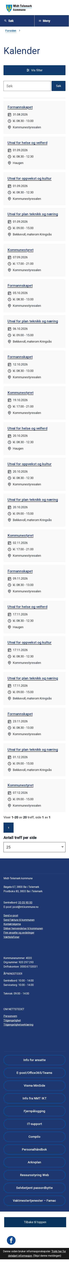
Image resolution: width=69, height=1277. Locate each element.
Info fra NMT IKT (34, 1098)
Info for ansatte (34, 1060)
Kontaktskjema (12, 924)
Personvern (10, 1016)
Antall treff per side (20, 837)
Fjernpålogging (34, 1111)
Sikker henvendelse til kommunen (23, 928)
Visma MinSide (34, 1085)
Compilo (34, 1137)
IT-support (34, 1124)
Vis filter (37, 70)
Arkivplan (34, 1162)
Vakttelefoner (11, 937)
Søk (58, 86)
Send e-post (11, 915)
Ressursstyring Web (34, 1175)
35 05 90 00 (25, 902)
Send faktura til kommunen (19, 919)
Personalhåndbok (34, 1149)
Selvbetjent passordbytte (34, 1188)
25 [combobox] (8, 847)
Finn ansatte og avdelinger (19, 932)
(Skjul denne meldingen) (47, 1255)
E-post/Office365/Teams (34, 1073)
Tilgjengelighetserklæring (18, 1024)
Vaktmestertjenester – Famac (34, 1200)
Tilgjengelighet (12, 1020)
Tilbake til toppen (35, 1222)
